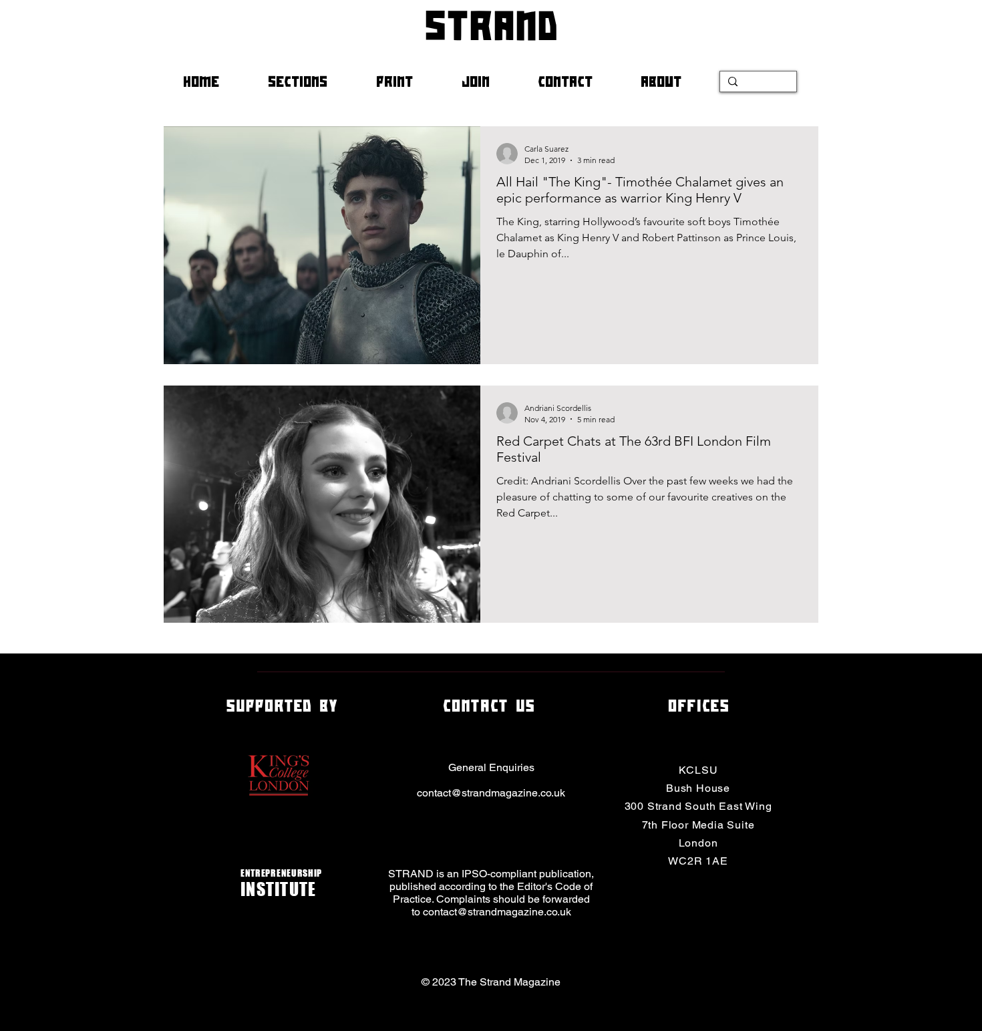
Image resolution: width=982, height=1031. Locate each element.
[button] (312, 81)
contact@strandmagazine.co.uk (491, 792)
